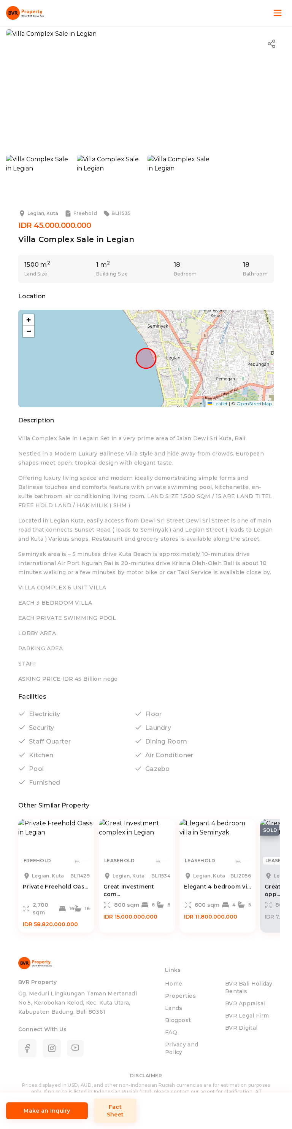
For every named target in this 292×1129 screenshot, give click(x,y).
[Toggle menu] (277, 13)
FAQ (171, 1032)
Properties (180, 995)
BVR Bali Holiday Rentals (249, 987)
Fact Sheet (115, 1111)
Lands (173, 1008)
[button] (28, 320)
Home (173, 983)
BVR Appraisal (245, 1003)
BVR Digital (241, 1027)
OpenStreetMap (254, 403)
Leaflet (220, 403)
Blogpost (178, 1020)
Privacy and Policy (181, 1048)
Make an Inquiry (47, 1110)
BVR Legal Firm (247, 1015)
